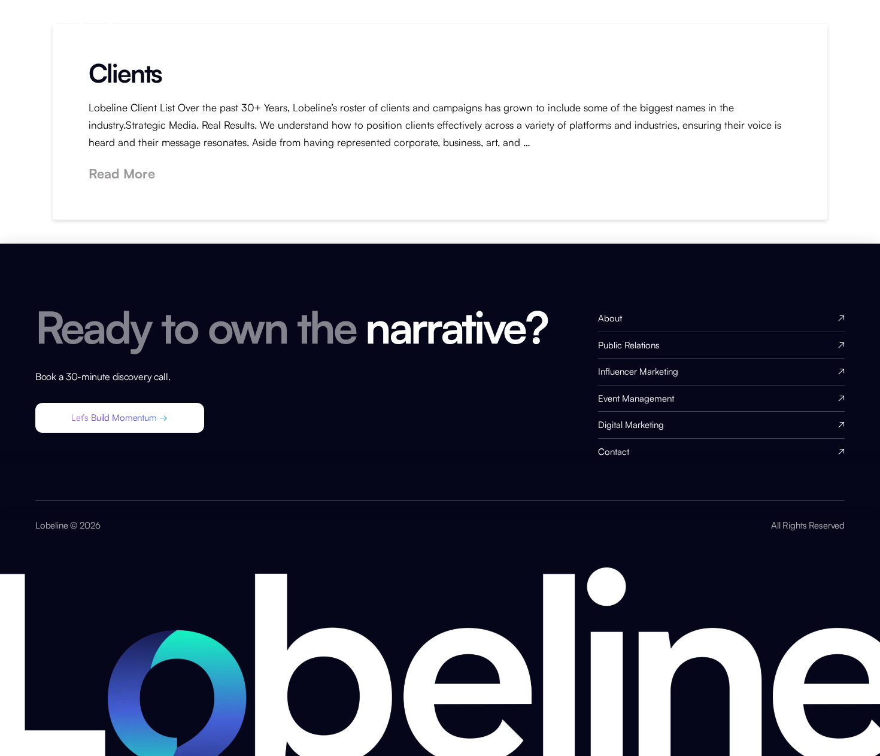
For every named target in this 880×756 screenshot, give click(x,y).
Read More (122, 173)
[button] (119, 418)
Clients (125, 73)
